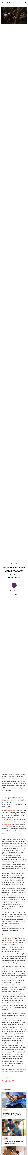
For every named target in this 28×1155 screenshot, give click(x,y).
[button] (8, 577)
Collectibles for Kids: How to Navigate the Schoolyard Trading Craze (13, 1115)
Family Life (6, 1110)
